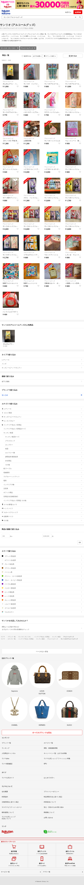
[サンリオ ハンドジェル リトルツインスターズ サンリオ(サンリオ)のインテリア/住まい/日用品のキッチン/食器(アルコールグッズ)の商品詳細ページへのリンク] (32, 72)
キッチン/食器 (8, 433)
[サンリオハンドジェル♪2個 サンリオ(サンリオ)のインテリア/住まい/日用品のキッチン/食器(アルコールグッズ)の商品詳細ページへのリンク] (73, 186)
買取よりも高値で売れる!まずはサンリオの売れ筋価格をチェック (15, 628)
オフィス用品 (8, 492)
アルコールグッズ (27, 48)
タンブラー (9, 445)
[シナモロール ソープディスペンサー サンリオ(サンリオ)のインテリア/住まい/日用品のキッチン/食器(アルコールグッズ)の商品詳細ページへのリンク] (32, 157)
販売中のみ (27, 56)
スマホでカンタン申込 (13, 864)
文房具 (6, 488)
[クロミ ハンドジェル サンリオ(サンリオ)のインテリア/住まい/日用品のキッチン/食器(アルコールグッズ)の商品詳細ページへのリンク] (32, 186)
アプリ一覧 (46, 872)
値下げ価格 (5, 381)
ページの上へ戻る (42, 651)
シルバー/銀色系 (10, 604)
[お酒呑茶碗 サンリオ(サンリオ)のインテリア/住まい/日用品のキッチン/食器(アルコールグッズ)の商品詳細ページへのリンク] (32, 129)
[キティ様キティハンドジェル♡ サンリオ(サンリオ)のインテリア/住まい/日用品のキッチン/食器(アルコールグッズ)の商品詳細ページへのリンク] (11, 186)
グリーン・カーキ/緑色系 (13, 576)
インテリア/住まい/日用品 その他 (15, 500)
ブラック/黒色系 (10, 556)
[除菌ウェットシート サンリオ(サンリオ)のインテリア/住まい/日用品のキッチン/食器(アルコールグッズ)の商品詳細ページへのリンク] (32, 271)
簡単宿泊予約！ (70, 852)
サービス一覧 (5, 872)
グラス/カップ (10, 441)
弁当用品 (8, 461)
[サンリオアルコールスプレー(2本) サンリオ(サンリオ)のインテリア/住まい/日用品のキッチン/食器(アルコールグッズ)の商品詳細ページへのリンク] (52, 72)
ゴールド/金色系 (10, 608)
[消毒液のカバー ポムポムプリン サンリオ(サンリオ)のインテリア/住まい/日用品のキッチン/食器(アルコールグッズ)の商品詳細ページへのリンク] (52, 271)
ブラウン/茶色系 (10, 568)
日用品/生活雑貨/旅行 (11, 496)
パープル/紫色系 (10, 584)
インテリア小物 (9, 484)
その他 (7, 465)
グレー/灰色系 (9, 564)
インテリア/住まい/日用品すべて (15, 429)
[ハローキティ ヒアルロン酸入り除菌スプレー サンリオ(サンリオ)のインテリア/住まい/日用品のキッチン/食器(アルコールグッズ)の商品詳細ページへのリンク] (32, 100)
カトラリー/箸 (10, 452)
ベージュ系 (8, 572)
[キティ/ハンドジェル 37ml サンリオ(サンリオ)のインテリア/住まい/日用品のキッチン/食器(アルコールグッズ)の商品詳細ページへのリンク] (11, 157)
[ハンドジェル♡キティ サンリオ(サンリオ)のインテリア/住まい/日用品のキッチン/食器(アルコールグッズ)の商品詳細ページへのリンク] (11, 300)
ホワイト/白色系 (10, 560)
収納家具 (7, 472)
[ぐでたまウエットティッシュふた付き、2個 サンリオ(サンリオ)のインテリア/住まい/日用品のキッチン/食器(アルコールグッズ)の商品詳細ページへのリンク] (32, 243)
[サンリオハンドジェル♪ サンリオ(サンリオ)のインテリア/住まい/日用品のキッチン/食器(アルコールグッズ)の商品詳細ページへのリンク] (52, 186)
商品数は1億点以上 (14, 852)
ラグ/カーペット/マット (12, 476)
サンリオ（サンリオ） (8, 48)
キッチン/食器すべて (12, 437)
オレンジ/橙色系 (10, 600)
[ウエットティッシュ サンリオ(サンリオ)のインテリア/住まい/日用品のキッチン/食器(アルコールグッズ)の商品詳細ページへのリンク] (52, 243)
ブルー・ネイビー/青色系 (13, 580)
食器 (6, 448)
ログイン (68, 12)
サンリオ (5, 395)
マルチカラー (9, 612)
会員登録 (78, 12)
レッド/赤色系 (9, 596)
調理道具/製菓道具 (11, 457)
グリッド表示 (50, 56)
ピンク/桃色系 (9, 592)
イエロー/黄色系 (10, 588)
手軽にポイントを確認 (70, 864)
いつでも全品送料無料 (41, 852)
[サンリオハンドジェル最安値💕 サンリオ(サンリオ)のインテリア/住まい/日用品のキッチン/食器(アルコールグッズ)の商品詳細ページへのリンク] (73, 100)
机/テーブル (8, 468)
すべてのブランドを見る (42, 732)
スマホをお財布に (42, 864)
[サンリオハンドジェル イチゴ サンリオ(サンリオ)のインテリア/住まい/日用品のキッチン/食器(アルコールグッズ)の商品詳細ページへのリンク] (73, 157)
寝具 (5, 480)
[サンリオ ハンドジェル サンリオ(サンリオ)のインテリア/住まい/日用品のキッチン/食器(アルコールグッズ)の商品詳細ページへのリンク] (52, 129)
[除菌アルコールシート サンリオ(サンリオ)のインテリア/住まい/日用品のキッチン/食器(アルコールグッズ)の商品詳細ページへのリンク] (11, 271)
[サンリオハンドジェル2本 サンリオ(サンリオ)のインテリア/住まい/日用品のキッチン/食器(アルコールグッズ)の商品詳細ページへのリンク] (11, 243)
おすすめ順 (36, 56)
